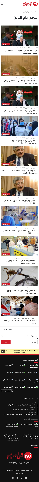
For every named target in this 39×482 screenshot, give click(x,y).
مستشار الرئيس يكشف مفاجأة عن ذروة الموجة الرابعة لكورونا (20, 112)
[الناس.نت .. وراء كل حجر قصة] (30, 4)
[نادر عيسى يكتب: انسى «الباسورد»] (7, 375)
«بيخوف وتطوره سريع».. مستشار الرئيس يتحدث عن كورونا (20, 322)
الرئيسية (34, 12)
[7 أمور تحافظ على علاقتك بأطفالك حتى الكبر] (19, 367)
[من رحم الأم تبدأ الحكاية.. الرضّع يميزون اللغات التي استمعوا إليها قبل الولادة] (19, 389)
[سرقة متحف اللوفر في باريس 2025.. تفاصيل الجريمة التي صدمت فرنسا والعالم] (7, 382)
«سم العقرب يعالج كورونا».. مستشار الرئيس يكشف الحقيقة (21, 292)
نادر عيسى (33, 48)
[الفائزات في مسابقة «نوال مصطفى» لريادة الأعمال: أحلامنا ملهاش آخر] (9, 428)
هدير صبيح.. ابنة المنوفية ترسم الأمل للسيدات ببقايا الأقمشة (29, 436)
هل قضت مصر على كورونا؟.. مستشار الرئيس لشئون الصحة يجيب (21, 52)
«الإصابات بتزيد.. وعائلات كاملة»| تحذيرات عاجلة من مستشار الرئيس (20, 172)
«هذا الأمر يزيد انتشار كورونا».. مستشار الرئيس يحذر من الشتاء (20, 232)
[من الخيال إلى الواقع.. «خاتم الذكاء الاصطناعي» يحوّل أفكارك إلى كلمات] (32, 375)
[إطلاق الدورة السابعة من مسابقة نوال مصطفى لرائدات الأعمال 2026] (32, 367)
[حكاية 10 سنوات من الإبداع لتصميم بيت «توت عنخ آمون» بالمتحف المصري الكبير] (19, 375)
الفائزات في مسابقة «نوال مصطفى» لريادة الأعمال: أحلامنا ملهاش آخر (11, 437)
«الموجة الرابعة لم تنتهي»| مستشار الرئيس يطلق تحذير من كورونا (22, 262)
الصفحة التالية (8, 329)
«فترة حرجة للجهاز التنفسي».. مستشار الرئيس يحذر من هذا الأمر (21, 82)
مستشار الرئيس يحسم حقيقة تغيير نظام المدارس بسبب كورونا (23, 142)
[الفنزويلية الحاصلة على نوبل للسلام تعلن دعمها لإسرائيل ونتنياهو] (7, 390)
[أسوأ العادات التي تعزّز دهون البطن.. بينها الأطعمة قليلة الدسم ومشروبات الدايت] (7, 367)
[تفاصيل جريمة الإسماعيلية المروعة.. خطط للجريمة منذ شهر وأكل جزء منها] (19, 382)
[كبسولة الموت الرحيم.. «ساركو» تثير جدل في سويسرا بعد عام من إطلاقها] (32, 382)
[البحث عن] (5, 5)
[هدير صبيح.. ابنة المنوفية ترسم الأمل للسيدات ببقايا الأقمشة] (29, 428)
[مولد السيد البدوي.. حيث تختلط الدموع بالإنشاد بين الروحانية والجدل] (32, 389)
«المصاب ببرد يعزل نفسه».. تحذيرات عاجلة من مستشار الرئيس (21, 202)
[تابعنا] (3, 351)
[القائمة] (2, 5)
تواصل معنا (34, 445)
